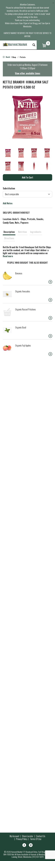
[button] (8, 153)
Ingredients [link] (35, 232)
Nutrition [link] (22, 232)
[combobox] (27, 194)
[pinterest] (31, 845)
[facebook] (24, 845)
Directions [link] (9, 238)
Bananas (18, 273)
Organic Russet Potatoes (25, 309)
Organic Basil (20, 327)
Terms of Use (35, 839)
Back (7, 56)
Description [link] (9, 232)
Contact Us (40, 836)
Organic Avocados (22, 291)
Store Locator (27, 836)
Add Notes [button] (8, 203)
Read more (8, 256)
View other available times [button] (27, 73)
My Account (14, 836)
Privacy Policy (21, 839)
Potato (23, 57)
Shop (14, 57)
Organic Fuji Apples (23, 345)
